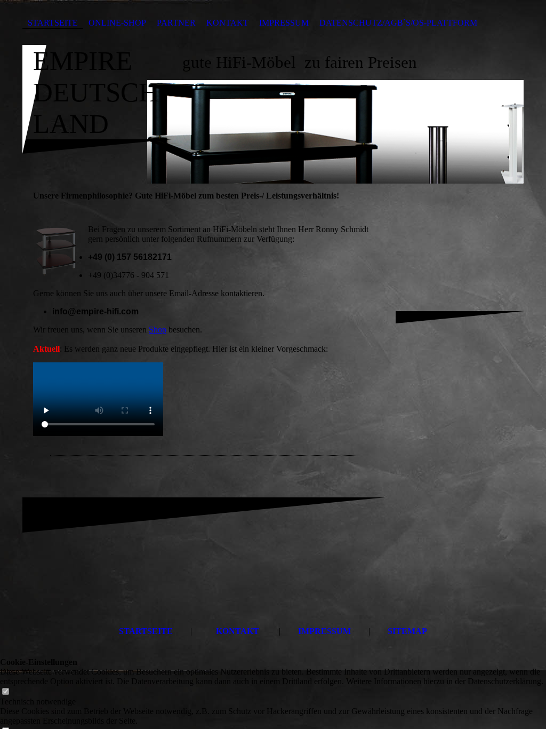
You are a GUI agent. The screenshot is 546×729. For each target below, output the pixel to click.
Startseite (53, 22)
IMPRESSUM (324, 631)
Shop (157, 329)
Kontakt (227, 22)
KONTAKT (237, 631)
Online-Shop (117, 22)
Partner (176, 22)
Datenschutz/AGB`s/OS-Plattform (398, 22)
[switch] (5, 691)
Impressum (284, 22)
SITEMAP (407, 631)
